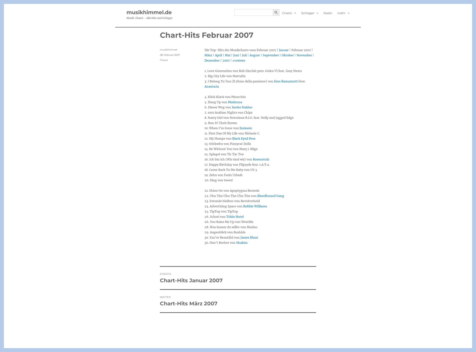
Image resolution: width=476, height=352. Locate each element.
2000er (238, 60)
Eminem (245, 128)
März (208, 55)
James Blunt (249, 237)
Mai (227, 55)
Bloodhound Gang (270, 196)
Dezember (212, 60)
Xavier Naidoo (242, 107)
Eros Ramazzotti (286, 81)
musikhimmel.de (149, 12)
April (218, 55)
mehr (341, 13)
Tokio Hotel (235, 216)
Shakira (241, 243)
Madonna (235, 102)
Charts (287, 13)
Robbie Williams (255, 206)
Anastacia (212, 86)
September (271, 55)
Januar (284, 50)
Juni (236, 55)
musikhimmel (168, 49)
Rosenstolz (261, 159)
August (255, 55)
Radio (328, 13)
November (304, 55)
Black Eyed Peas (243, 138)
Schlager (307, 13)
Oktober (288, 55)
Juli (244, 55)
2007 (226, 60)
